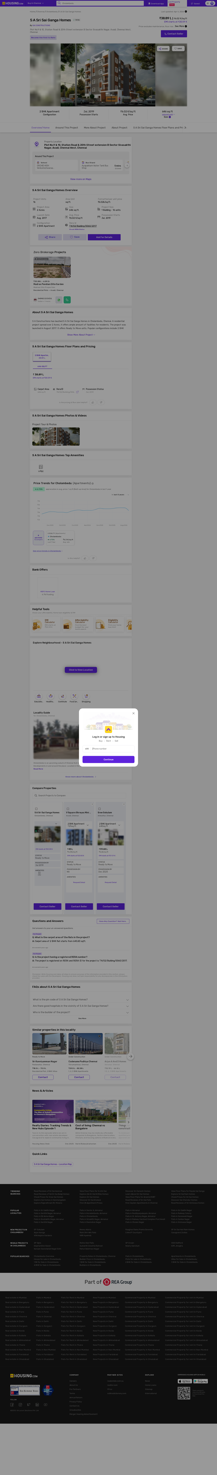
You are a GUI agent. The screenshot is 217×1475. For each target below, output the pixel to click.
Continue (109, 759)
